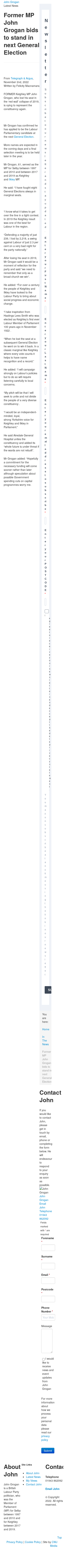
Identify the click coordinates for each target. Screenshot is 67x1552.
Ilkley (12, 179)
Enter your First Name (46, 267)
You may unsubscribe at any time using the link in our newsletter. (45, 885)
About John (32, 1473)
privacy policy (45, 1438)
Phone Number (47, 1309)
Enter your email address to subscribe (46, 454)
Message (46, 1326)
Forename (47, 1240)
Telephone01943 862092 (45, 1214)
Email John (42, 1205)
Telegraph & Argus (22, 78)
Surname (46, 1258)
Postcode (47, 1291)
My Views (31, 1480)
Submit (48, 1450)
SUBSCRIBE (49, 990)
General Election (24, 136)
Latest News (33, 1477)
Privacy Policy (15, 1542)
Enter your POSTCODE (46, 560)
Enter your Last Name (46, 349)
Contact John (34, 1484)
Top (59, 1537)
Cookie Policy (33, 1542)
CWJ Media (53, 1544)
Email (45, 1275)
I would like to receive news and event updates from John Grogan (48, 1374)
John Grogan (11, 2)
